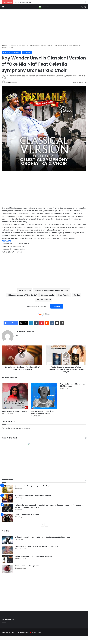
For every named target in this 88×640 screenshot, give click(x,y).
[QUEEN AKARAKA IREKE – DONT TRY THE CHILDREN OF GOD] (7, 550)
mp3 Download (44, 300)
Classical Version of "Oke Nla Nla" (23, 295)
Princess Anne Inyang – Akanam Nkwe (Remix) (33, 495)
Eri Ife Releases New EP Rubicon (27, 515)
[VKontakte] (52, 323)
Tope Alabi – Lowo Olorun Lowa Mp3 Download (72, 385)
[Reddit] (47, 323)
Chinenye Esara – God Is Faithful (14, 411)
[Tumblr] (36, 323)
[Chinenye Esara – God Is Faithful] (15, 396)
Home (5, 45)
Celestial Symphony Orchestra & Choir (52, 290)
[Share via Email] (57, 323)
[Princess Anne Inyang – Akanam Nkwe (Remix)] (7, 498)
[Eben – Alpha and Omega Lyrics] (7, 569)
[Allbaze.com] (44, 7)
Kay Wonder (27, 52)
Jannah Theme (36, 632)
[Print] (62, 323)
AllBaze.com (25, 290)
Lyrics (77, 295)
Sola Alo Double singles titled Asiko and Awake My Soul (42, 412)
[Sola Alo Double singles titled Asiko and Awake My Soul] (44, 396)
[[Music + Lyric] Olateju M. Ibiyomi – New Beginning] (7, 489)
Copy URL (56, 306)
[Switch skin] (81, 7)
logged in (14, 428)
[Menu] (3, 7)
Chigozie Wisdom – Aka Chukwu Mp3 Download (33, 556)
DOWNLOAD (6, 241)
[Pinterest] (41, 323)
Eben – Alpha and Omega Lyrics (27, 566)
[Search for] (85, 7)
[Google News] (44, 314)
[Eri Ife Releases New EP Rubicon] (7, 518)
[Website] (17, 335)
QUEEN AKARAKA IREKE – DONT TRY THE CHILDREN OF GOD (36, 547)
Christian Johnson (11, 82)
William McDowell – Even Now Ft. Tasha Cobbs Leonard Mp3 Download (42, 537)
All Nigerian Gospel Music (17, 45)
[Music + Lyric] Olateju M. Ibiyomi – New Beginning (34, 486)
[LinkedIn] (31, 323)
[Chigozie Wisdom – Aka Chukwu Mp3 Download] (7, 559)
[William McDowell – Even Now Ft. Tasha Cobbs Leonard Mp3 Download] (7, 540)
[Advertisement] (44, 27)
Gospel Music (48, 295)
